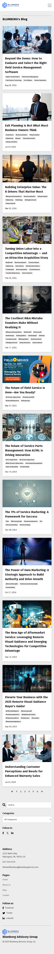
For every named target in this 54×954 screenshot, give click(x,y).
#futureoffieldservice (12, 400)
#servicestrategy (25, 525)
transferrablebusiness (13, 273)
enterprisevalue (34, 135)
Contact (6, 895)
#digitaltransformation (28, 714)
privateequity (10, 269)
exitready (41, 335)
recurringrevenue (21, 269)
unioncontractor (27, 273)
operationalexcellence (33, 266)
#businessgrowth (16, 521)
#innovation (35, 718)
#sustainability (24, 466)
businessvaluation (21, 135)
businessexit (37, 332)
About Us (7, 885)
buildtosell (9, 262)
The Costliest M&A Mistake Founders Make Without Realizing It (24, 322)
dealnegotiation (21, 335)
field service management (30, 76)
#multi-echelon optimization (14, 463)
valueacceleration (11, 142)
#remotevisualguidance (13, 721)
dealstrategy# (32, 335)
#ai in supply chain (11, 459)
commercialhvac (34, 262)
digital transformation (13, 76)
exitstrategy (18, 200)
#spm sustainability (12, 466)
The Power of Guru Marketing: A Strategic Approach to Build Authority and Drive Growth (27, 574)
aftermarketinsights (12, 584)
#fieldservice (25, 718)
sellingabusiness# (30, 200)
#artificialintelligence (12, 711)
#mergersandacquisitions (14, 196)
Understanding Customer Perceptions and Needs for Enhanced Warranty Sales (24, 771)
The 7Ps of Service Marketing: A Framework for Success (27, 514)
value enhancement (29, 138)
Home (5, 879)
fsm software (28, 80)
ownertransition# (36, 339)
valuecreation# (10, 203)
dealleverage (10, 335)
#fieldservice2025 (28, 397)
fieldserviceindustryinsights (29, 584)
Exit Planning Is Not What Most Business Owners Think (26, 128)
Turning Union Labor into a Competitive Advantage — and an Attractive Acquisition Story (26, 253)
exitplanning (9, 138)
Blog (5, 890)
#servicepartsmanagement (33, 463)
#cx (41, 521)
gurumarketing (10, 587)
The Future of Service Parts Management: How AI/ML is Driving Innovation (24, 450)
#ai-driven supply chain (13, 397)
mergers (18, 138)
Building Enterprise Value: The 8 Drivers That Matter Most (25, 189)
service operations (40, 80)
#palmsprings (25, 400)
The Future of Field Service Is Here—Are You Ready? (25, 390)
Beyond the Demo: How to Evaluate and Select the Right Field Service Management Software (26, 65)
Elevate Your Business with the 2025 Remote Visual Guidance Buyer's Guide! (26, 701)
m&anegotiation (24, 339)
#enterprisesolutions (12, 718)
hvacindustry (19, 266)
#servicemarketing (11, 525)
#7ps (7, 521)
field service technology (13, 80)
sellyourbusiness (24, 342)
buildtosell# (27, 332)
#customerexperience (31, 521)
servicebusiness (34, 269)
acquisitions (10, 135)
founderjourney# (11, 339)
